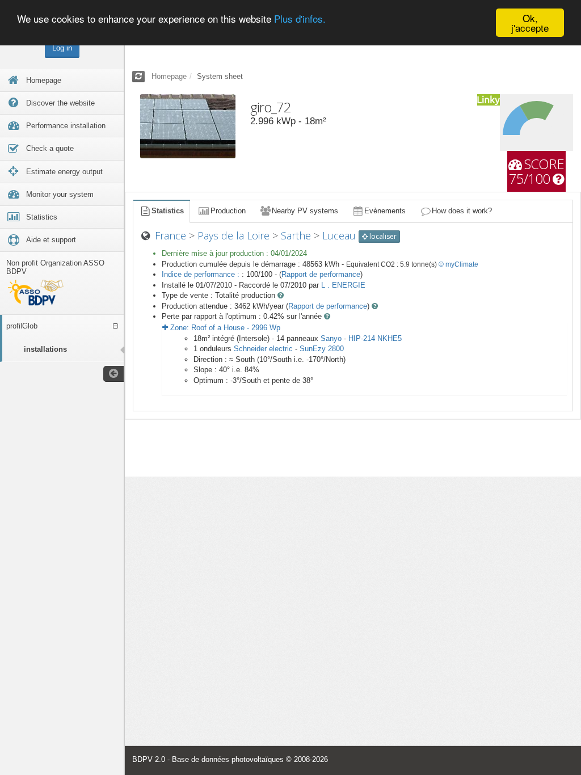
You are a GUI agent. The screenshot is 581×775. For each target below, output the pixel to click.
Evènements (385, 211)
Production (228, 211)
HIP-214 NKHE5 (375, 338)
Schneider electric (263, 348)
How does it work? (462, 211)
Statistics (167, 211)
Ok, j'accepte (530, 23)
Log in (62, 48)
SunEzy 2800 (322, 348)
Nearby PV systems (305, 211)
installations (45, 349)
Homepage (169, 76)
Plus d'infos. (300, 18)
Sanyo (331, 338)
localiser (382, 236)
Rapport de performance (320, 274)
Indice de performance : (202, 274)
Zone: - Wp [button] (224, 327)
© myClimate (458, 264)
